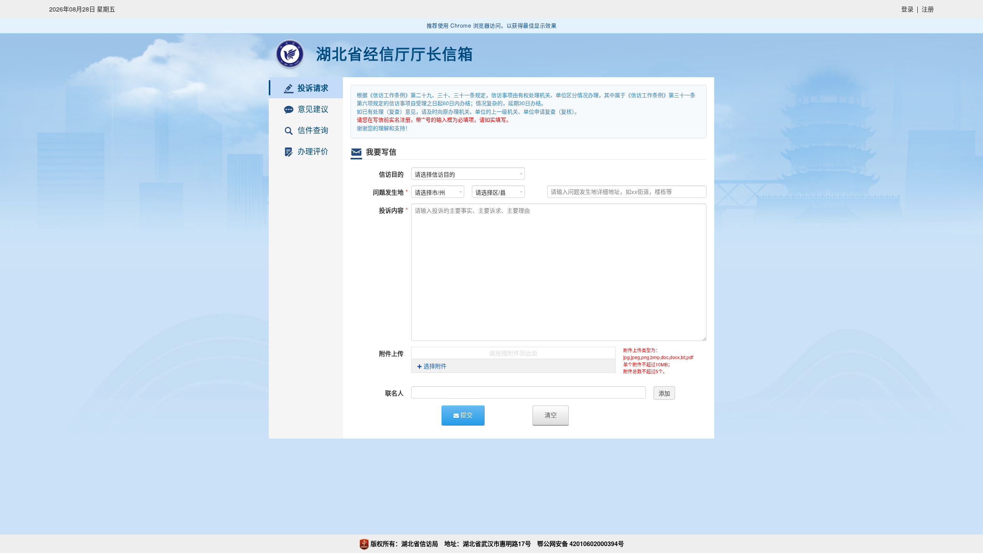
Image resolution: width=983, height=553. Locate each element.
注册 (928, 9)
